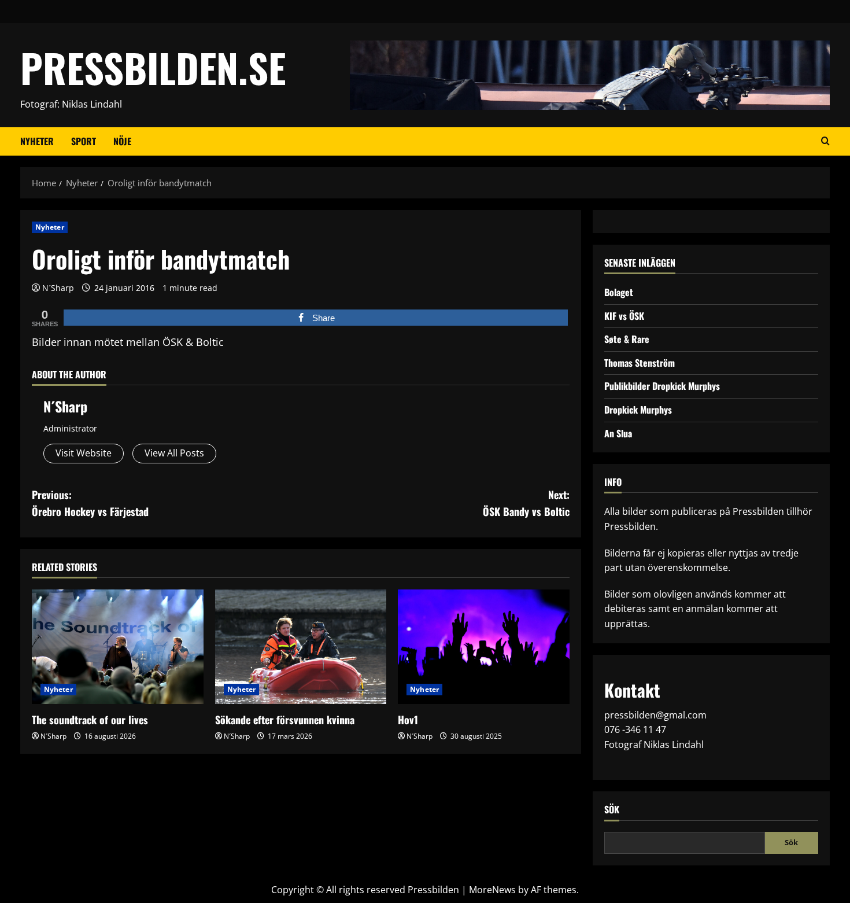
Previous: (90, 503)
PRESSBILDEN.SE (153, 67)
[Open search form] (825, 141)
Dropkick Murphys (638, 410)
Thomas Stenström (639, 363)
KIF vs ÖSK (624, 316)
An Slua (618, 433)
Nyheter (37, 141)
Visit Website (84, 453)
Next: (526, 503)
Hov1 (408, 719)
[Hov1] (484, 646)
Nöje (122, 141)
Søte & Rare (626, 339)
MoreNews (492, 889)
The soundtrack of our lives (90, 719)
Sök (611, 809)
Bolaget (618, 292)
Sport (83, 141)
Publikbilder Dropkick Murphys (662, 386)
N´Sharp (58, 287)
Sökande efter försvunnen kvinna (284, 719)
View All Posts (174, 453)
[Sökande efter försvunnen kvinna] (301, 646)
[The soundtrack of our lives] (118, 646)
